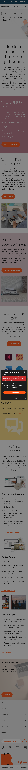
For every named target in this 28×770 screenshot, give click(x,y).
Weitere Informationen (19, 389)
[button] (14, 396)
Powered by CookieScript (20, 398)
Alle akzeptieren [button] (14, 392)
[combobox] (24, 372)
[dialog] (14, 385)
